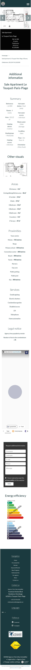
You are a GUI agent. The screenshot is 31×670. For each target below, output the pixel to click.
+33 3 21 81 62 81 (15, 599)
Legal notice (11, 659)
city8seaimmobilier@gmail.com (15, 602)
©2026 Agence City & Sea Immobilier (15, 657)
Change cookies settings (12, 662)
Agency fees (21, 659)
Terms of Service (15, 667)
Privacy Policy (27, 666)
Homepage (5, 55)
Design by (26, 662)
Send (9, 483)
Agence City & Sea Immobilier (15, 589)
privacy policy (9, 480)
